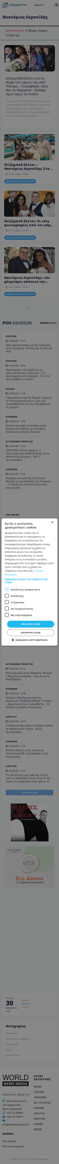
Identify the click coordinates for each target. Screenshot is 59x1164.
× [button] (52, 522)
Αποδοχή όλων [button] (30, 624)
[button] (29, 581)
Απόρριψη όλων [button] (30, 632)
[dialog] (29, 582)
